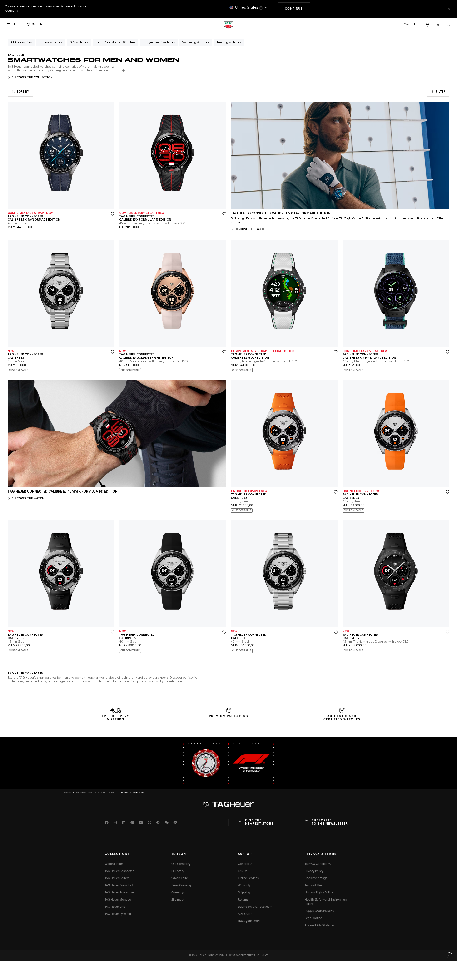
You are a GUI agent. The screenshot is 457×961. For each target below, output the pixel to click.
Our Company (180, 864)
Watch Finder (114, 864)
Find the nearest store (259, 822)
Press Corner (180, 885)
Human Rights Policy (319, 892)
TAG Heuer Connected (119, 871)
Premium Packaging (228, 716)
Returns (243, 899)
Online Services (248, 878)
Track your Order (249, 921)
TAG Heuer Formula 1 (119, 885)
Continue (297, 8)
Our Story (177, 871)
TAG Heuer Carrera (117, 878)
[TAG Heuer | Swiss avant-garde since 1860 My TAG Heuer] (228, 804)
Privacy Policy (314, 871)
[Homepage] (228, 25)
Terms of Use (313, 885)
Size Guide (245, 914)
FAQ (241, 871)
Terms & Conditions (318, 864)
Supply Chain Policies (319, 911)
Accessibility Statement (320, 925)
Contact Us (245, 864)
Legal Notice (313, 918)
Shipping (244, 892)
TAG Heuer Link (115, 907)
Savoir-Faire (179, 878)
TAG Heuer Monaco (118, 899)
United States (246, 7)
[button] (438, 24)
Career (176, 892)
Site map (177, 899)
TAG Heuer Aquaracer (119, 892)
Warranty (244, 885)
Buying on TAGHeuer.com (255, 907)
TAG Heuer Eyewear (118, 914)
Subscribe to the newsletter (330, 822)
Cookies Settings (316, 878)
